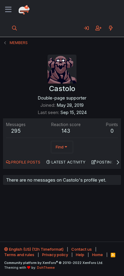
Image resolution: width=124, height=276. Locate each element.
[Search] (14, 28)
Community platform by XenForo (53, 263)
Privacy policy (55, 254)
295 (16, 131)
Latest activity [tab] (68, 162)
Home (97, 254)
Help (80, 254)
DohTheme (46, 267)
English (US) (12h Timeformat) (36, 249)
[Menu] (8, 9)
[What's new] (110, 28)
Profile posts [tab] (25, 162)
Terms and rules (19, 254)
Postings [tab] (106, 162)
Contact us (81, 249)
